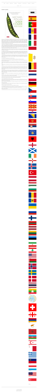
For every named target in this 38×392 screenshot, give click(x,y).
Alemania (30, 81)
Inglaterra (30, 142)
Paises (7, 3)
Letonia (29, 225)
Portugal (29, 21)
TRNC (29, 339)
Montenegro (30, 118)
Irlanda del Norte (30, 158)
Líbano (29, 247)
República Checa (30, 87)
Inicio (4, 3)
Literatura (19, 3)
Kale (21, 389)
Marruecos (30, 328)
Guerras (15, 3)
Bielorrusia (30, 258)
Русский (29, 3)
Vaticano (29, 53)
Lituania (29, 230)
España (29, 15)
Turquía (29, 169)
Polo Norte (30, 294)
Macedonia (30, 104)
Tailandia (30, 282)
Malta (29, 345)
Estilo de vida (24, 3)
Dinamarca (30, 275)
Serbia (29, 123)
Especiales (11, 3)
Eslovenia (30, 99)
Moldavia (30, 198)
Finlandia (30, 215)
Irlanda (29, 153)
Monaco (29, 46)
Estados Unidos (30, 253)
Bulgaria (29, 186)
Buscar (32, 12)
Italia (29, 40)
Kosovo (29, 129)
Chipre (29, 322)
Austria (29, 175)
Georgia (29, 311)
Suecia (29, 269)
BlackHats (33, 3)
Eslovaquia (30, 93)
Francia (29, 34)
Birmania (29, 288)
